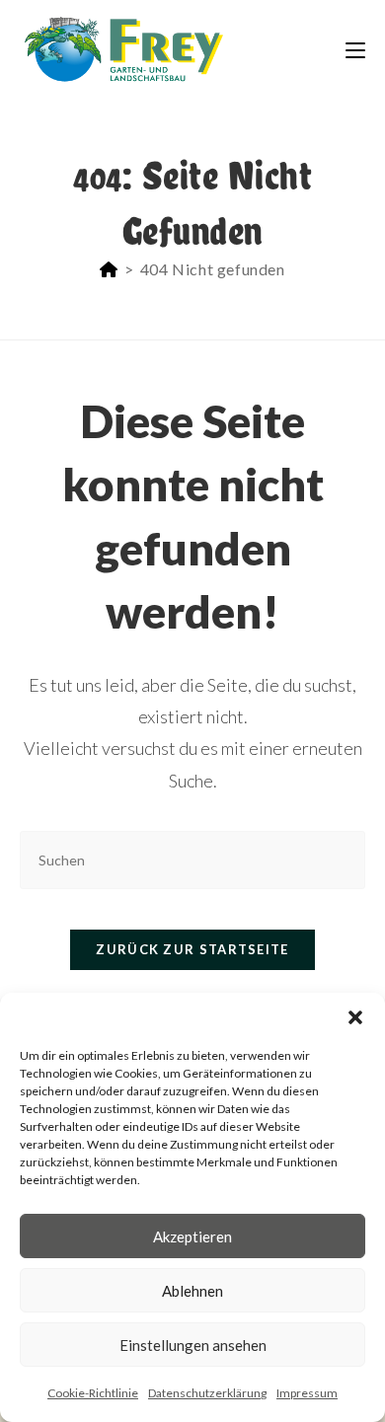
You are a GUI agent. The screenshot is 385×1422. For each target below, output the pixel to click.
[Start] (109, 269)
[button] (355, 1017)
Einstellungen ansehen (193, 1345)
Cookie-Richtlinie (92, 1392)
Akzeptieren (192, 1236)
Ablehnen (192, 1291)
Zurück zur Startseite (192, 949)
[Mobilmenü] (355, 48)
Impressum (307, 1392)
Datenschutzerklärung (207, 1392)
